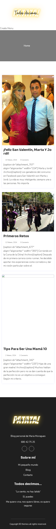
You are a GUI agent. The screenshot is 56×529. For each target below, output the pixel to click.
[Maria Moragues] (28, 13)
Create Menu (6, 28)
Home (27, 45)
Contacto (28, 475)
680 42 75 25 (28, 442)
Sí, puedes (28, 496)
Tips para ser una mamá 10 (25, 349)
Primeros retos (16, 236)
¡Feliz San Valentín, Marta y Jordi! (27, 152)
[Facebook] (24, 448)
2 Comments (23, 355)
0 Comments (24, 160)
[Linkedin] (31, 448)
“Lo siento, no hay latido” (28, 491)
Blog (28, 470)
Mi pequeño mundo (28, 464)
